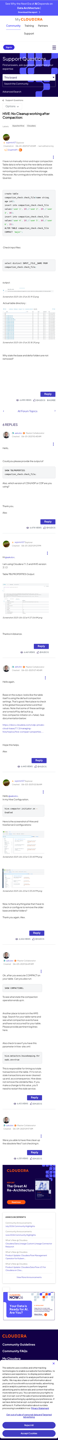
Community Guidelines (18, 1344)
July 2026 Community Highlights (20, 1226)
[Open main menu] (54, 47)
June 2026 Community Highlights (20, 1235)
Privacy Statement (40, 1408)
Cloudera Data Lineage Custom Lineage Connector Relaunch (28, 1245)
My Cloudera (11, 1358)
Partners (43, 25)
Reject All (29, 1425)
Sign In (9, 47)
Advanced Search (12, 91)
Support (29, 33)
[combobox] (29, 84)
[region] (29, 1399)
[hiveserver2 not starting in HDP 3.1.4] (54, 411)
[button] (53, 156)
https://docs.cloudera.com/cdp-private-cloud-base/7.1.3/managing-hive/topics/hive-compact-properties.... (24, 728)
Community (13, 25)
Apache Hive (18, 126)
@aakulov (10, 557)
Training (29, 25)
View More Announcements (29, 1277)
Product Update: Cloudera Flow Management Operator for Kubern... (26, 1257)
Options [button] (10, 106)
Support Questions (14, 100)
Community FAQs (14, 1351)
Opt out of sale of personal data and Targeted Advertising (29, 1415)
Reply (48, 394)
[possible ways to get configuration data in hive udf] (3, 411)
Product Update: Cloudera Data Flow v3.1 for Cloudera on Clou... (25, 1268)
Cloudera (31, 126)
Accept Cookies (29, 1433)
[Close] (53, 1363)
